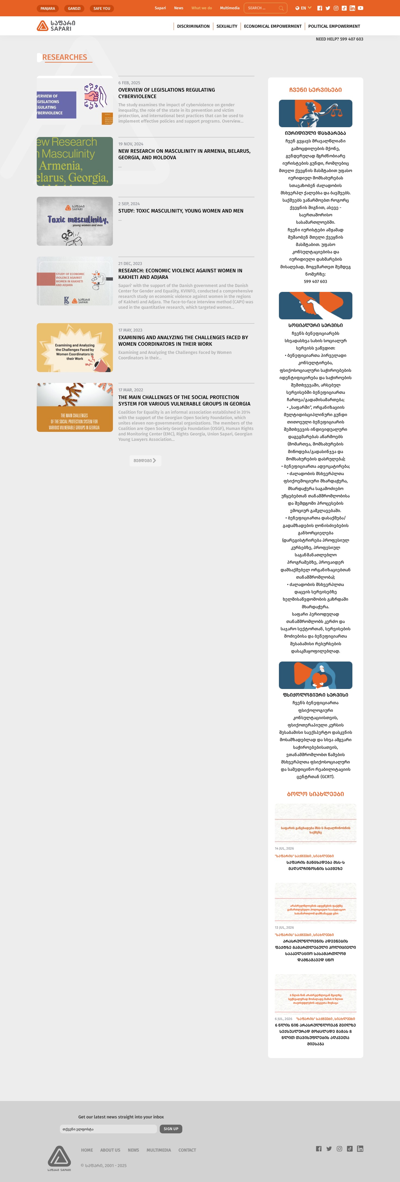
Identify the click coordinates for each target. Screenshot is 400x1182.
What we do (202, 8)
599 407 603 (351, 39)
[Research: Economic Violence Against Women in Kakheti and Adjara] (75, 285)
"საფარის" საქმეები (293, 856)
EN (303, 8)
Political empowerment (334, 26)
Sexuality (227, 26)
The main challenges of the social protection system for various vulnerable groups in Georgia (184, 400)
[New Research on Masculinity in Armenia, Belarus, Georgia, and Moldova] (75, 165)
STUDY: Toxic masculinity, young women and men (181, 211)
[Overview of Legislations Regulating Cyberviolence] (75, 104)
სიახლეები (323, 856)
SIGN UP (171, 1129)
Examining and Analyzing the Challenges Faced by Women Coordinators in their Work (183, 340)
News (178, 8)
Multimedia (230, 8)
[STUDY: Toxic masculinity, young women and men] (75, 225)
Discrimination (193, 26)
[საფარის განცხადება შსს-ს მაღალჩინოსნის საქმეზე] (315, 831)
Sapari (160, 8)
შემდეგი (143, 460)
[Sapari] (56, 25)
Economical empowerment (272, 26)
